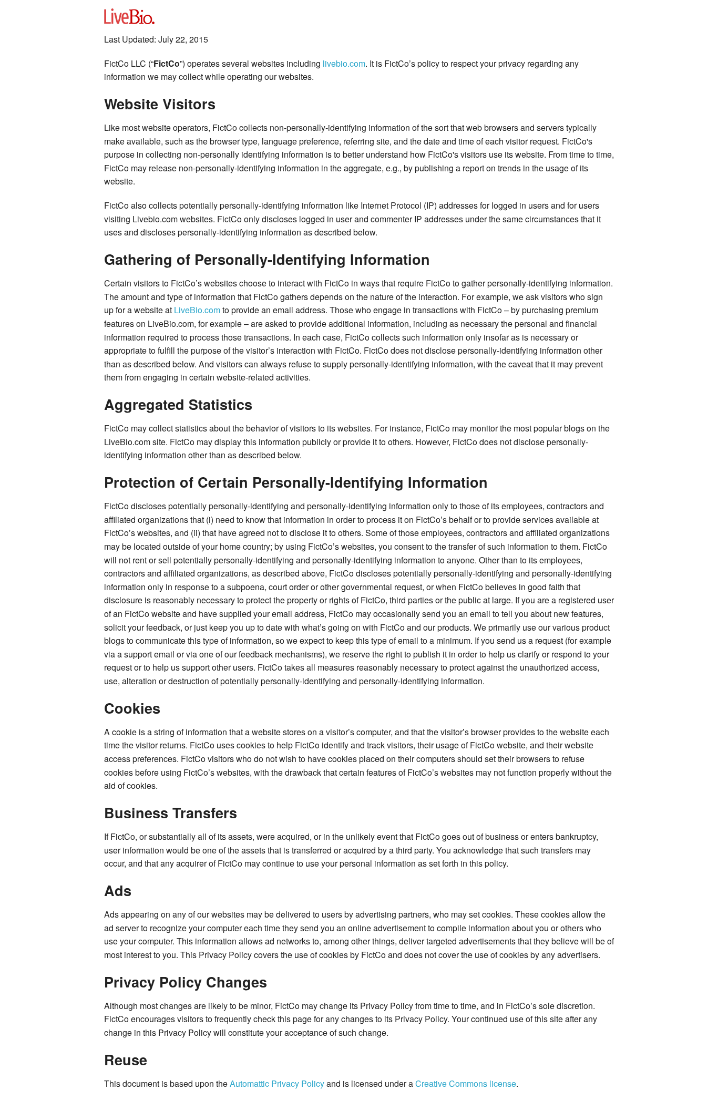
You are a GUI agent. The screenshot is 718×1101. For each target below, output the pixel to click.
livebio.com (344, 63)
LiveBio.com (197, 310)
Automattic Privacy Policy (277, 1083)
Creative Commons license (465, 1083)
